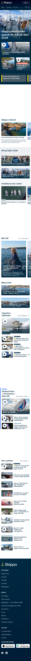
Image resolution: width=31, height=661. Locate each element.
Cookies (3, 638)
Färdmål (8, 7)
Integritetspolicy (6, 634)
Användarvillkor (6, 631)
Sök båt (3, 577)
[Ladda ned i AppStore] (8, 646)
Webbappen (5, 587)
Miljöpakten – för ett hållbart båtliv (12, 602)
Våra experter (5, 599)
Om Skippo (4, 596)
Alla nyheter (24, 461)
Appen (22, 7)
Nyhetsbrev (5, 619)
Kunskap (16, 7)
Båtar (3, 7)
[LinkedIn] (6, 653)
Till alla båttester (22, 315)
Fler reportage (23, 238)
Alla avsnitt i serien (22, 396)
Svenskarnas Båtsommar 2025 (11, 606)
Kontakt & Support (7, 622)
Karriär (3, 615)
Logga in (26, 2)
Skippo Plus (5, 573)
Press (3, 612)
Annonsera (4, 609)
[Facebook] (2, 653)
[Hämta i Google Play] (23, 646)
